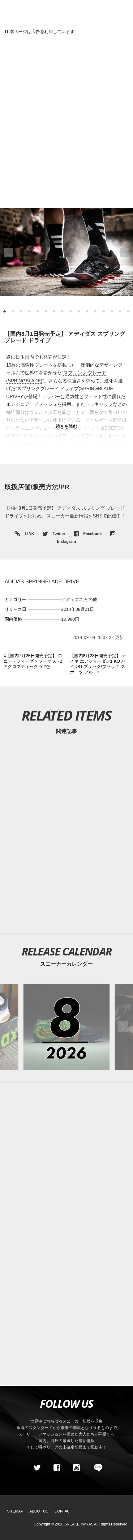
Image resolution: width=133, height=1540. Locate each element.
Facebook (92, 534)
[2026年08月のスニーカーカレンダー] (67, 1027)
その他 (90, 599)
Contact (63, 1511)
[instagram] (76, 1468)
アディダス (72, 599)
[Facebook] (57, 1468)
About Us (38, 1511)
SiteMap (15, 1511)
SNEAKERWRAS (78, 1524)
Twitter (58, 534)
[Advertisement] (66, 109)
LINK (28, 535)
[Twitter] (37, 1468)
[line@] (96, 1468)
